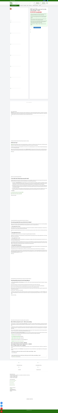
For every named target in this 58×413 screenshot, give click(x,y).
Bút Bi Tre (35, 8)
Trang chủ (21, 5)
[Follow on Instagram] (45, 0)
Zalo (31, 30)
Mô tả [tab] (27, 102)
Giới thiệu (25, 5)
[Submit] (29, 3)
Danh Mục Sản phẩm (35, 5)
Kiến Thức (30, 5)
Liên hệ (40, 5)
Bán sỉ (27, 5)
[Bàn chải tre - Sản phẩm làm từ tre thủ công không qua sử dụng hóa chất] (12, 3)
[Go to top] (56, 412)
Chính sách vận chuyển (12, 381)
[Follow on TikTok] (46, 0)
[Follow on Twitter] (47, 0)
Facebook (11, 388)
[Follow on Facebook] (43, 0)
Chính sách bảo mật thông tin (13, 380)
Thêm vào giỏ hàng (37, 27)
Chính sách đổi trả (12, 382)
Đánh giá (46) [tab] (29, 102)
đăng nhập (15, 356)
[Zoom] (10, 20)
